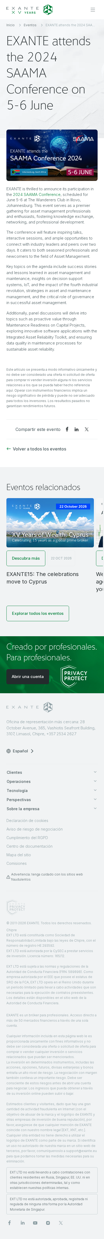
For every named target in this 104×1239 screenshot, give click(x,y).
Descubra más (26, 558)
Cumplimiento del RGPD (27, 837)
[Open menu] (93, 9)
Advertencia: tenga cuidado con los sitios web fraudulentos (47, 877)
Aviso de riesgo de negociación (34, 829)
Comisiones (16, 863)
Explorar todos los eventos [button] (37, 613)
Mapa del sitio (18, 854)
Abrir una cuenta (28, 676)
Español (20, 750)
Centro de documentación (29, 846)
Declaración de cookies (27, 820)
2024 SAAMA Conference (37, 194)
